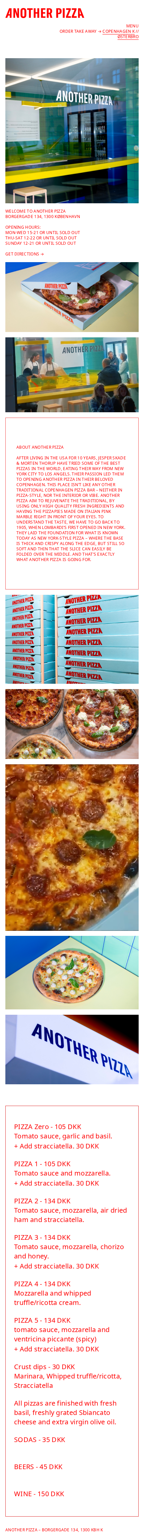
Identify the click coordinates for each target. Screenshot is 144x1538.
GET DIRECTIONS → (24, 254)
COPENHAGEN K (118, 31)
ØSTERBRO (128, 36)
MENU (132, 26)
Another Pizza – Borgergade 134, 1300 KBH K (54, 1530)
